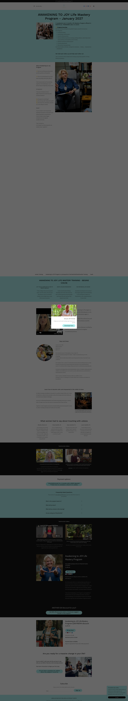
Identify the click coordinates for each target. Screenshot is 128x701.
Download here (68, 325)
